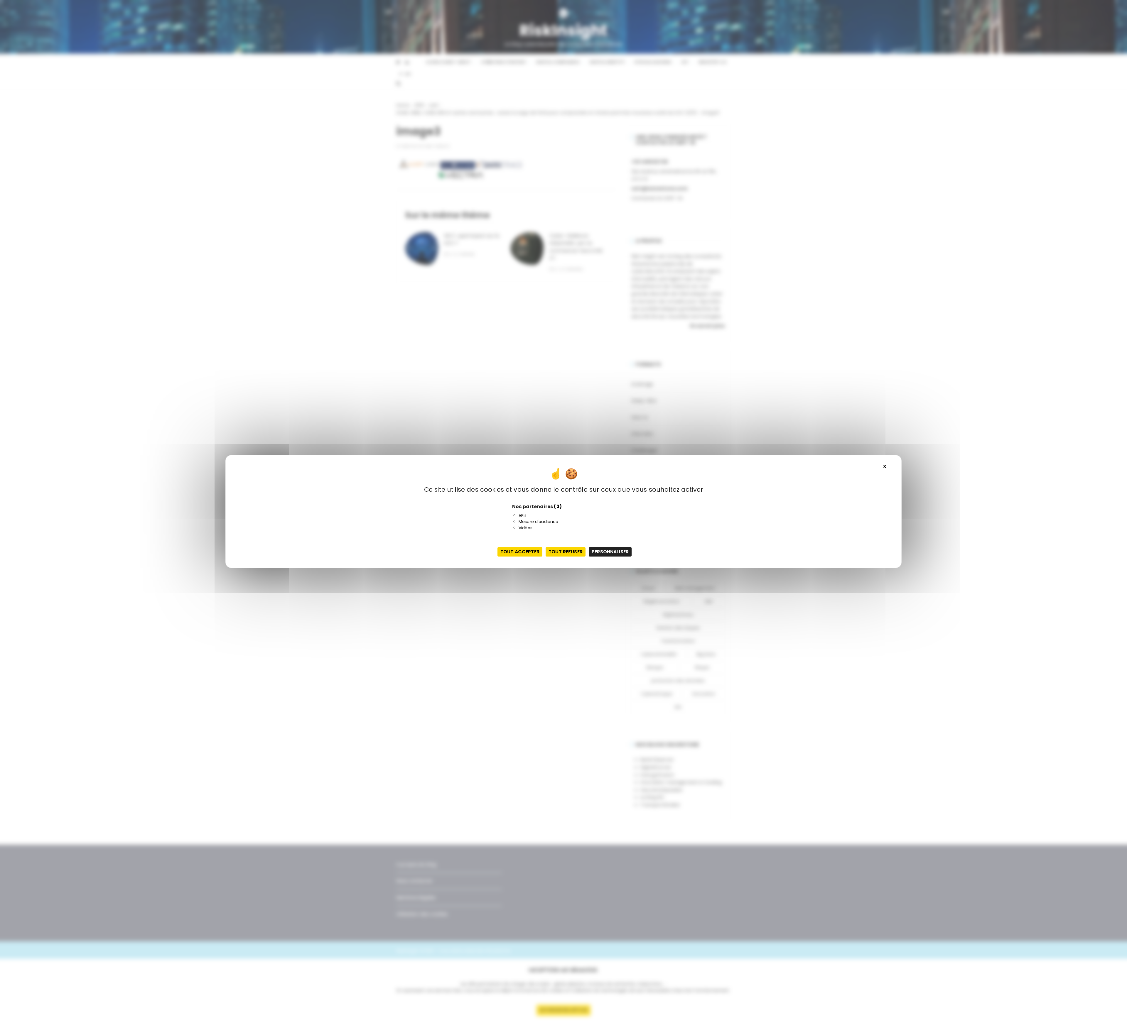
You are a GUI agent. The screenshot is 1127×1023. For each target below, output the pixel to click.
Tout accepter (519, 551)
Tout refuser (566, 551)
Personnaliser (610, 551)
